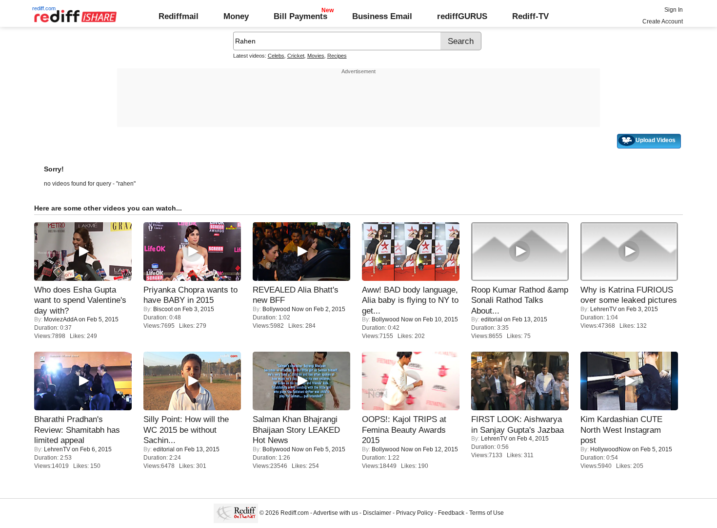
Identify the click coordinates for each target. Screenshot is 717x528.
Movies (315, 56)
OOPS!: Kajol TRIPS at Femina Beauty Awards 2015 (404, 429)
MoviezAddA (60, 319)
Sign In (673, 9)
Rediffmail (179, 16)
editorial (491, 319)
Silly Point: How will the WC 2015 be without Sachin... (186, 429)
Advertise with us (335, 512)
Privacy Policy (414, 512)
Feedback (451, 512)
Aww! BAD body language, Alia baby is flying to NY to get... (410, 300)
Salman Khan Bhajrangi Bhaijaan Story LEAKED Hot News (296, 429)
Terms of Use (486, 512)
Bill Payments (300, 16)
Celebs (276, 56)
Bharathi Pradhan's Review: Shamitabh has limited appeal (77, 429)
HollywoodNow (610, 449)
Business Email (382, 16)
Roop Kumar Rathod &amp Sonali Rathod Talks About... (519, 300)
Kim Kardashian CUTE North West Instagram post (621, 429)
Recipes (337, 56)
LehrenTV (603, 309)
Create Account (662, 21)
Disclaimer (377, 512)
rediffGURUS (462, 16)
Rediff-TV (530, 16)
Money (236, 16)
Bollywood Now (283, 309)
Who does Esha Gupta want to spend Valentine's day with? (80, 300)
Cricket (295, 56)
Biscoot (163, 309)
